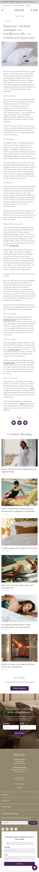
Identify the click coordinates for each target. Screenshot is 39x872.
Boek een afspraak (19, 5)
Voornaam (6, 723)
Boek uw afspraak (20, 784)
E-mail (22, 723)
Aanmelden (19, 733)
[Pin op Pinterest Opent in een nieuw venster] (25, 423)
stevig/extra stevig (9, 319)
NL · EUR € (19, 788)
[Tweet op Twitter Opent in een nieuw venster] (19, 423)
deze (22, 403)
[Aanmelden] (34, 10)
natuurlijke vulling (8, 362)
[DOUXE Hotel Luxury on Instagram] (16, 829)
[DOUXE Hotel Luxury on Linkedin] (11, 829)
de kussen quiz (14, 245)
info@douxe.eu (19, 777)
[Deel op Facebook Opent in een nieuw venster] (14, 423)
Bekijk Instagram (19, 688)
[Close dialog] (35, 833)
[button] (2, 10)
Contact (28, 5)
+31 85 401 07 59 (19, 779)
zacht (32, 388)
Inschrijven (33, 823)
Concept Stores (7, 5)
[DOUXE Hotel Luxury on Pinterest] (7, 829)
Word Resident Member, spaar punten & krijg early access (18, 1)
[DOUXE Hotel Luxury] (19, 10)
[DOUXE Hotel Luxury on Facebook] (2, 829)
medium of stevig (14, 349)
